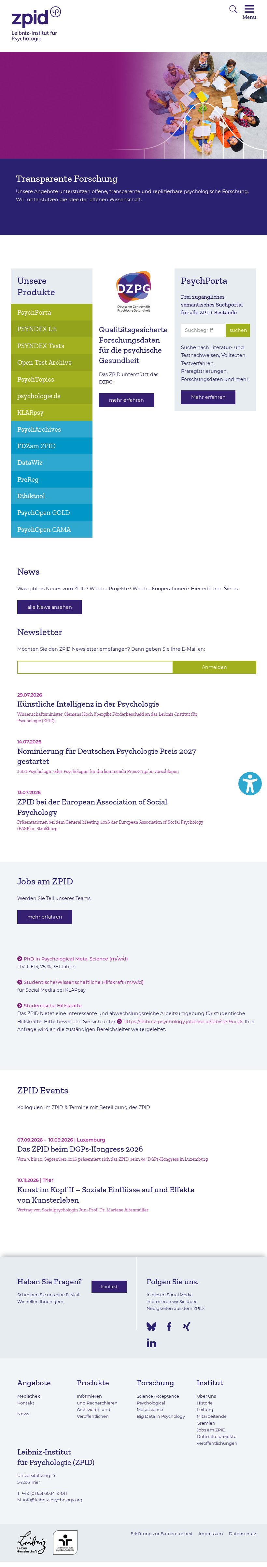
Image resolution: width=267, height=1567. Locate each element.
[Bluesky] (151, 1326)
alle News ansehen (49, 607)
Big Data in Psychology (161, 1416)
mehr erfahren (126, 400)
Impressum (211, 1533)
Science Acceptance (158, 1396)
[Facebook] (169, 1326)
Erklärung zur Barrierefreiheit (161, 1533)
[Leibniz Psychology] (37, 41)
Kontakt (109, 1286)
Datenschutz (242, 1533)
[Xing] (186, 1326)
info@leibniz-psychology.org (52, 1499)
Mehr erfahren (208, 397)
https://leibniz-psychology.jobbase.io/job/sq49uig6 (183, 1022)
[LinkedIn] (151, 1342)
